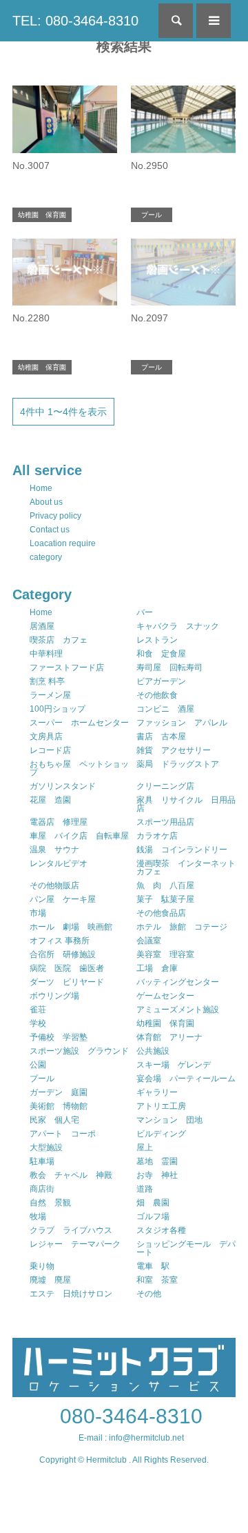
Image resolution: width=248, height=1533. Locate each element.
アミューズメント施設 (177, 1009)
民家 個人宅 (54, 1120)
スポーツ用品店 (165, 822)
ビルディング (161, 1134)
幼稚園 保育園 (165, 1023)
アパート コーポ (63, 1134)
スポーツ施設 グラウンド (79, 1051)
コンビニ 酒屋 (165, 709)
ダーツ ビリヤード (67, 982)
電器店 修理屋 (58, 822)
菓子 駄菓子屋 (165, 899)
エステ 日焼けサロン (71, 1294)
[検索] (175, 20)
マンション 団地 (169, 1120)
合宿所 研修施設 (63, 954)
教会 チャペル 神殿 (71, 1175)
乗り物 (42, 1266)
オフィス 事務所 (60, 940)
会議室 (148, 940)
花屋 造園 (50, 800)
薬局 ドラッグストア (177, 764)
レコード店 (50, 750)
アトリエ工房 (161, 1106)
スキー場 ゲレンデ (173, 1065)
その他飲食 (157, 695)
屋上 (144, 1147)
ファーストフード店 (67, 667)
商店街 (42, 1189)
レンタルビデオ (58, 863)
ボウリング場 (54, 996)
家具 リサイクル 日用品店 (186, 804)
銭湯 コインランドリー (181, 849)
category (46, 557)
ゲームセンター (165, 996)
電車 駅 (152, 1266)
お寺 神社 (157, 1175)
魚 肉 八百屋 (165, 885)
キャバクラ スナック (177, 626)
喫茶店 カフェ (58, 640)
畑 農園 (152, 1203)
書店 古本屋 (161, 736)
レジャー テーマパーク (75, 1244)
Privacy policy (55, 516)
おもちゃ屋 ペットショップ (79, 768)
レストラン (157, 640)
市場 (38, 913)
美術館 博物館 (58, 1106)
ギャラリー (157, 1092)
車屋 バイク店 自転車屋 (79, 836)
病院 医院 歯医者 (67, 968)
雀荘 (38, 1009)
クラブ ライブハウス (71, 1230)
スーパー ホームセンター (79, 723)
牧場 (38, 1216)
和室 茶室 (157, 1280)
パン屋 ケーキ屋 (63, 899)
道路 (144, 1189)
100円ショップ (57, 709)
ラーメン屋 (50, 695)
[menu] (213, 20)
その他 (148, 1294)
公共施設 (152, 1051)
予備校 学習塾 (58, 1037)
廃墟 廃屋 (50, 1280)
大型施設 (46, 1147)
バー (144, 612)
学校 (38, 1023)
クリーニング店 (165, 786)
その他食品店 (161, 913)
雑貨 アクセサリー (173, 750)
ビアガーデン (161, 681)
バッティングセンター (177, 982)
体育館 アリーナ (169, 1037)
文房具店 (46, 736)
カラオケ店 (157, 836)
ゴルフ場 (152, 1216)
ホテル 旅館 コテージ (181, 927)
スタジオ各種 (161, 1230)
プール (42, 1078)
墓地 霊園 (157, 1161)
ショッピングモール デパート (186, 1248)
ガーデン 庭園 (58, 1092)
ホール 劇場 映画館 (71, 927)
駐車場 (42, 1161)
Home (41, 488)
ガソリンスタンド (63, 786)
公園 (38, 1065)
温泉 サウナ (54, 849)
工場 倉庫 (157, 968)
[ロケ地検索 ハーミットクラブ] (124, 1391)
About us (46, 502)
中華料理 (46, 654)
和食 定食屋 (161, 654)
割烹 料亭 (47, 681)
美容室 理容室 (165, 954)
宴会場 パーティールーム (186, 1078)
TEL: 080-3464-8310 (75, 21)
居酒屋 (42, 626)
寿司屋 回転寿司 (169, 667)
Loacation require (63, 543)
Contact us (50, 529)
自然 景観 (50, 1203)
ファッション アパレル (181, 723)
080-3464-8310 (131, 1416)
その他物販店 (54, 885)
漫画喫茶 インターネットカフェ (186, 867)
